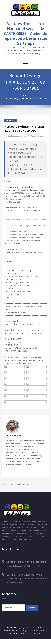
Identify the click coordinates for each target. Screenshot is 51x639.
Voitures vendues (36, 136)
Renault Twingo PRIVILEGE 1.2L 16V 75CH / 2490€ (27, 98)
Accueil (25, 95)
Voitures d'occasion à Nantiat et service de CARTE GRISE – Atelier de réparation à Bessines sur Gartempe (25, 33)
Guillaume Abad (15, 136)
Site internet (9, 627)
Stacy (16, 633)
